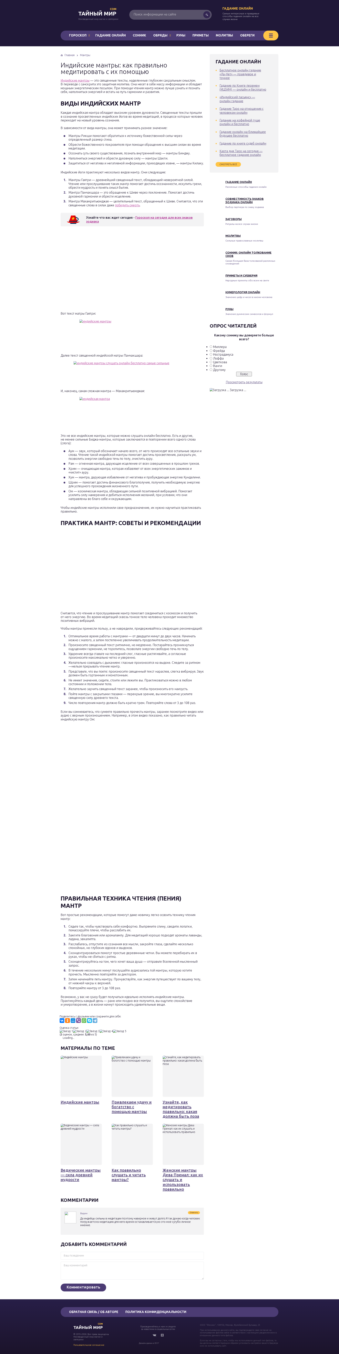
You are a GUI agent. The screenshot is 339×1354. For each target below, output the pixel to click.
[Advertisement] (117, 270)
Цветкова (220, 362)
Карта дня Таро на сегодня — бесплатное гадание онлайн (241, 153)
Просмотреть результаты (244, 382)
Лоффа (218, 358)
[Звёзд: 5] (119, 1031)
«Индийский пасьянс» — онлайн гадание (237, 99)
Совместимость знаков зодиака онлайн (244, 200)
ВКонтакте (154, 1335)
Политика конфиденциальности (155, 1312)
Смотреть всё (228, 164)
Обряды (160, 35)
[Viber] (78, 1020)
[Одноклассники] (67, 1020)
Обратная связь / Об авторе (93, 1312)
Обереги (247, 35)
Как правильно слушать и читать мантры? (129, 1175)
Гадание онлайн (237, 8)
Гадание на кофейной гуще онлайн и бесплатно (240, 122)
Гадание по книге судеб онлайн (243, 143)
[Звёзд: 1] (66, 1031)
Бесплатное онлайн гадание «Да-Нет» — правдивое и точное (240, 74)
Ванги (217, 366)
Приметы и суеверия (241, 275)
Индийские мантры (75, 80)
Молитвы (224, 35)
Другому (219, 370)
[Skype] (89, 1020)
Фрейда (219, 350)
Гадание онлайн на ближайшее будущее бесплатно (243, 133)
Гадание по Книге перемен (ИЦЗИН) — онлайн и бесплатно (243, 87)
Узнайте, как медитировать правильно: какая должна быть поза (181, 1109)
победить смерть (127, 205)
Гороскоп (78, 35)
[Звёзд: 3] (93, 1031)
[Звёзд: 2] (79, 1031)
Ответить (194, 1213)
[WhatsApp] (84, 1020)
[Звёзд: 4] (106, 1031)
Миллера (220, 347)
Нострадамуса (223, 354)
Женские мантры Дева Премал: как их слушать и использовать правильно (183, 1179)
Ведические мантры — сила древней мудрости (81, 1175)
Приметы (200, 35)
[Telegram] (95, 1020)
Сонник (139, 35)
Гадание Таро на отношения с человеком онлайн (241, 110)
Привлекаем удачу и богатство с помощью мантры (132, 1107)
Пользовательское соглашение (88, 1345)
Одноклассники (162, 1335)
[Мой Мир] (73, 1020)
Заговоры (233, 219)
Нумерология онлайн (242, 292)
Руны (180, 35)
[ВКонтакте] (62, 1020)
